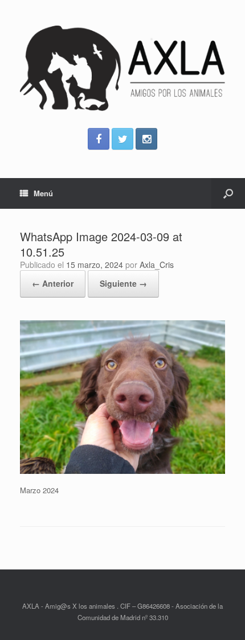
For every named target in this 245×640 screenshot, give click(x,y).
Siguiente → (123, 283)
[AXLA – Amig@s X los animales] (122, 68)
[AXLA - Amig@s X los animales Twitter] (122, 139)
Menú (43, 193)
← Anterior (53, 283)
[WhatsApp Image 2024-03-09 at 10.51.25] (122, 470)
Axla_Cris (157, 264)
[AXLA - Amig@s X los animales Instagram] (146, 139)
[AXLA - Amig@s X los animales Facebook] (98, 139)
